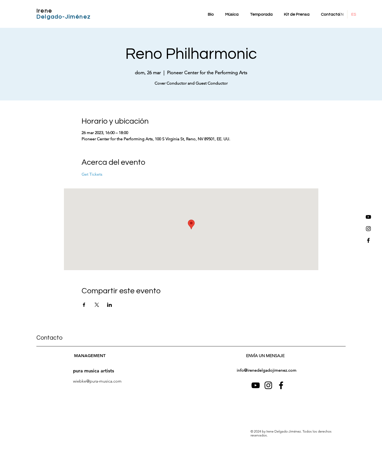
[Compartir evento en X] (96, 305)
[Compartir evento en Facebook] (84, 305)
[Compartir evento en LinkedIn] (109, 305)
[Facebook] (368, 240)
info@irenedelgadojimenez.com (267, 370)
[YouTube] (368, 217)
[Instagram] (368, 228)
